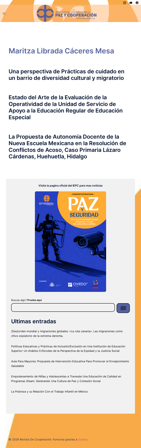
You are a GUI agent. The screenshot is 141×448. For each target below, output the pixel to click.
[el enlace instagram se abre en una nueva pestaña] (124, 2)
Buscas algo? (26, 300)
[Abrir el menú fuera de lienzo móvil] (4, 13)
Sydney (83, 439)
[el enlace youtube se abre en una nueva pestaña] (130, 2)
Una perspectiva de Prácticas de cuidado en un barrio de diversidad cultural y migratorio (66, 74)
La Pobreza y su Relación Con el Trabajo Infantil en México (49, 391)
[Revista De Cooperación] (67, 13)
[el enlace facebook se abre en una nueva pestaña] (137, 2)
